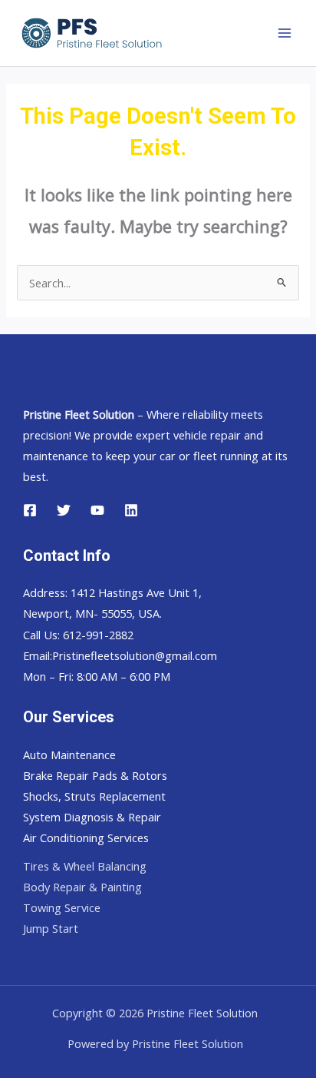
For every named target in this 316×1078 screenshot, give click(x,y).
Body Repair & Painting (82, 886)
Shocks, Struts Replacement (94, 796)
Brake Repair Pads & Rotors (95, 775)
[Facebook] (30, 510)
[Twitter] (64, 510)
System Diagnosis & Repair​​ (92, 816)
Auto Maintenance (69, 754)
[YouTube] (97, 510)
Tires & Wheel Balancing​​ (84, 866)
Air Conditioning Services (86, 837)
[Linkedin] (131, 510)
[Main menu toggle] (284, 33)
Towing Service (61, 907)
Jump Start (50, 928)
